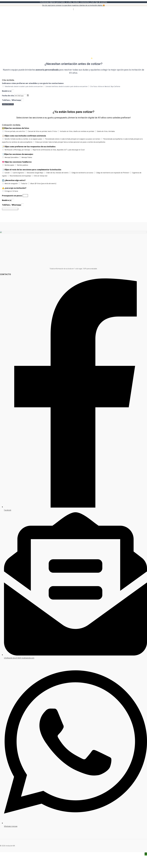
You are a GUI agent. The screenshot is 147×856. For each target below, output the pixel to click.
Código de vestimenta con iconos (83, 172)
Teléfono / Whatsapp (11, 100)
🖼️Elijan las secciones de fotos (15, 128)
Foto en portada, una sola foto (15, 131)
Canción (7, 172)
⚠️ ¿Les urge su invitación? (14, 188)
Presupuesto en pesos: (12, 196)
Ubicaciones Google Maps (35, 172)
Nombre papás (9, 165)
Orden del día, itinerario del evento (57, 172)
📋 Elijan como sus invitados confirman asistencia (24, 136)
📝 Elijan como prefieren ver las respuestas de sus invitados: (29, 147)
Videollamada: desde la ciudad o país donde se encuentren (24, 86)
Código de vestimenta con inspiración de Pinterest (113, 172)
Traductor (24, 183)
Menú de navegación (11, 183)
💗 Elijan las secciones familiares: (17, 162)
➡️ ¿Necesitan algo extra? (14, 180)
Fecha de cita (8, 96)
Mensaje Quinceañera (12, 157)
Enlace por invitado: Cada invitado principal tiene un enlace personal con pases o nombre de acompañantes (70, 142)
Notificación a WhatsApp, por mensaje (17, 150)
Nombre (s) (7, 91)
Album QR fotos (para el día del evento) (43, 183)
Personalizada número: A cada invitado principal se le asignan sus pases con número (73, 139)
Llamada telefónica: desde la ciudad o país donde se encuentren (66, 86)
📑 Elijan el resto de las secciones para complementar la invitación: (31, 170)
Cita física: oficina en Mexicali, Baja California (105, 86)
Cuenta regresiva (18, 172)
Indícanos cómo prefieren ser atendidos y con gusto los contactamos (33, 83)
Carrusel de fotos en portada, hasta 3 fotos (42, 131)
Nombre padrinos (22, 165)
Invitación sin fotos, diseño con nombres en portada (77, 131)
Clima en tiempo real (40, 176)
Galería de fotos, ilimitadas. (106, 131)
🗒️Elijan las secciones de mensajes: (17, 154)
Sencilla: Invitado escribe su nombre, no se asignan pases (23, 139)
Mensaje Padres (27, 157)
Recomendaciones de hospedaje (20, 176)
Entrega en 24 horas (11, 191)
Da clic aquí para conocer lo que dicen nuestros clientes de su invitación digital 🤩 (73, 5)
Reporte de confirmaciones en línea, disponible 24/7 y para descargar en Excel (58, 150)
